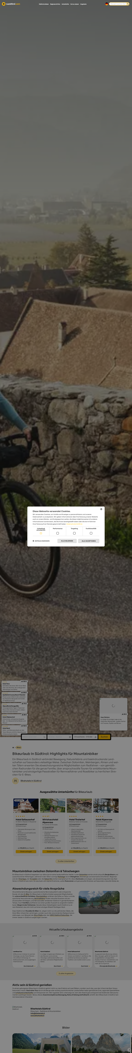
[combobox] (101, 509)
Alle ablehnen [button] (67, 541)
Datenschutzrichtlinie (74, 524)
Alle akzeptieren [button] (89, 541)
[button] (41, 541)
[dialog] (66, 526)
